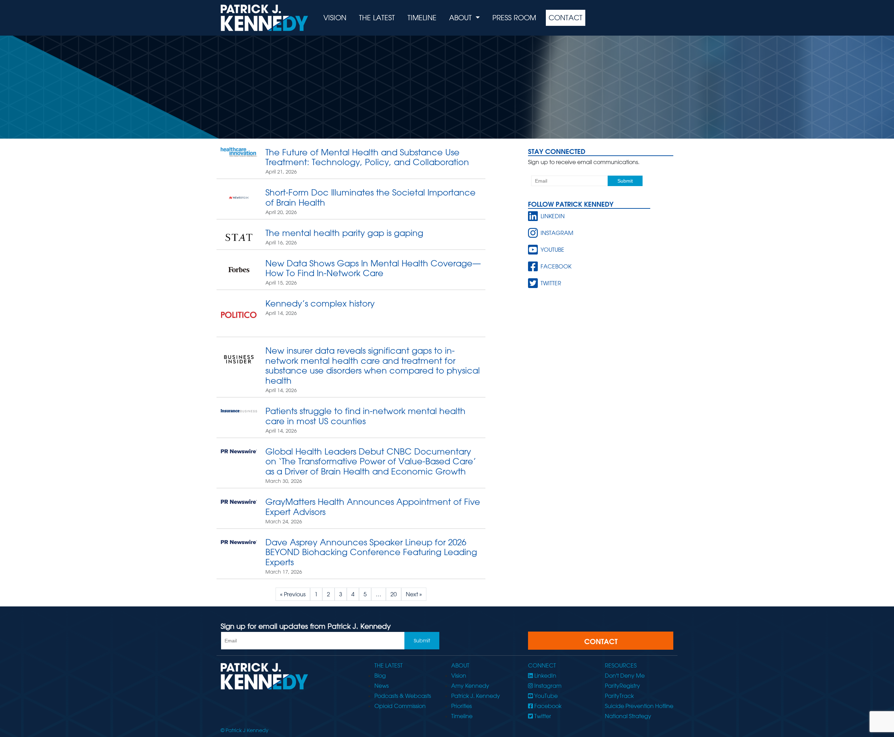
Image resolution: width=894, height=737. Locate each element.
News (381, 685)
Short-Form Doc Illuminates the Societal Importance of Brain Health (370, 197)
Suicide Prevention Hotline (639, 705)
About (461, 17)
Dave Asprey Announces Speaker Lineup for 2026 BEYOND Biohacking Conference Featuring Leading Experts (371, 552)
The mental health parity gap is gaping (344, 233)
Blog (380, 675)
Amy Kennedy (470, 685)
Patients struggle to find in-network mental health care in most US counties (365, 416)
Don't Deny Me (625, 675)
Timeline (422, 17)
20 (393, 594)
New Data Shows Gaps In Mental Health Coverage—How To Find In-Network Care (373, 268)
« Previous (293, 594)
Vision (334, 17)
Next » (414, 594)
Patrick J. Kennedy (475, 695)
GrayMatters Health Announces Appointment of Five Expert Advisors (372, 506)
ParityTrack (619, 695)
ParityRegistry (622, 685)
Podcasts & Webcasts (402, 695)
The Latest (377, 17)
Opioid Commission (400, 705)
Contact (565, 17)
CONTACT (600, 641)
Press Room (514, 17)
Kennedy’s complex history (320, 303)
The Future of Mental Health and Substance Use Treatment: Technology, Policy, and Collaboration (367, 157)
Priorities (461, 705)
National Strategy (628, 716)
